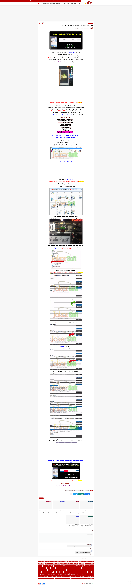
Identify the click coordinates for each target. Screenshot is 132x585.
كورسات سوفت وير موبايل (89, 578)
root (55, 572)
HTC (77, 563)
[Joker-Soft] (88, 3)
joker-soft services (77, 572)
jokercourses (70, 572)
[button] (87, 494)
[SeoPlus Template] (93, 583)
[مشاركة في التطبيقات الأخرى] (71, 494)
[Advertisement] (66, 13)
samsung (51, 572)
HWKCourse (68, 563)
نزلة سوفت (52, 578)
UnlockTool (67, 567)
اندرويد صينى (91, 23)
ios (92, 572)
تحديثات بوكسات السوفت (52, 574)
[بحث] (38, 3)
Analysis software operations (76, 561)
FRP (86, 563)
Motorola (85, 565)
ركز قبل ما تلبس (82, 576)
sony (40, 572)
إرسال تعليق (90, 534)
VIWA (62, 567)
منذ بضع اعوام (91, 509)
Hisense (62, 563)
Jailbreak (53, 563)
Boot (65, 561)
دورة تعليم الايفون (42, 574)
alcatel (40, 567)
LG (49, 563)
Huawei (66, 490)
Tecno (41, 565)
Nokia (69, 565)
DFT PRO (48, 561)
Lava (46, 563)
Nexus (73, 565)
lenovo (65, 572)
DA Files (53, 561)
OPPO (64, 565)
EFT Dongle (91, 563)
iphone (89, 572)
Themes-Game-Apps (89, 567)
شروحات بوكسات (66, 3)
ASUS (87, 561)
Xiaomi (48, 567)
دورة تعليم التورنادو (90, 576)
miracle (61, 572)
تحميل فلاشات (58, 3)
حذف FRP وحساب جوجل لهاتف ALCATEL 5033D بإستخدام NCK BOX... (74, 512)
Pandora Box (50, 565)
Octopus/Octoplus (58, 565)
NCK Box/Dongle (79, 565)
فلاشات (75, 490)
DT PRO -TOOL (42, 561)
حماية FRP (78, 3)
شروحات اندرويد (73, 3)
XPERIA (58, 567)
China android (71, 490)
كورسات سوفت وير (46, 3)
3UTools (91, 561)
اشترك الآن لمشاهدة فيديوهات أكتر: (66, 483)
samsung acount (45, 572)
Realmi (45, 565)
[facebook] (33, 1)
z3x (82, 574)
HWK (73, 563)
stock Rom (91, 574)
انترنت (78, 574)
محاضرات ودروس (69, 578)
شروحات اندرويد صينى (81, 490)
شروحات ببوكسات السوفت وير (72, 576)
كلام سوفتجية (46, 576)
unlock (86, 574)
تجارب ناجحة (60, 574)
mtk (58, 572)
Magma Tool (91, 565)
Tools (83, 567)
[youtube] (35, 1)
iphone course (84, 572)
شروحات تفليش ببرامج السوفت (60, 576)
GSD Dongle (82, 563)
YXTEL (44, 567)
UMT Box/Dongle (73, 567)
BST (68, 561)
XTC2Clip (53, 567)
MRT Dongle (41, 563)
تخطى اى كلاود (52, 3)
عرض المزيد (41, 498)
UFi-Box (79, 567)
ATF (83, 561)
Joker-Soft (83, 583)
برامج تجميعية (66, 574)
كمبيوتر (41, 576)
